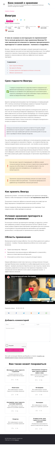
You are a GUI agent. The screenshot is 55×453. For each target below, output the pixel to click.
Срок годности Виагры (16, 65)
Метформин (39, 387)
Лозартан (15, 419)
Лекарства (9, 21)
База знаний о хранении (23, 2)
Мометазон (15, 387)
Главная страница (9, 11)
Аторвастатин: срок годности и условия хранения (39, 420)
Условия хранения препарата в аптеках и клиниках (24, 70)
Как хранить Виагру (15, 68)
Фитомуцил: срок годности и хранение (15, 370)
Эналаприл (39, 402)
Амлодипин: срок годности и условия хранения (15, 403)
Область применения (15, 72)
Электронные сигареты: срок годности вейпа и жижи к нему (39, 371)
